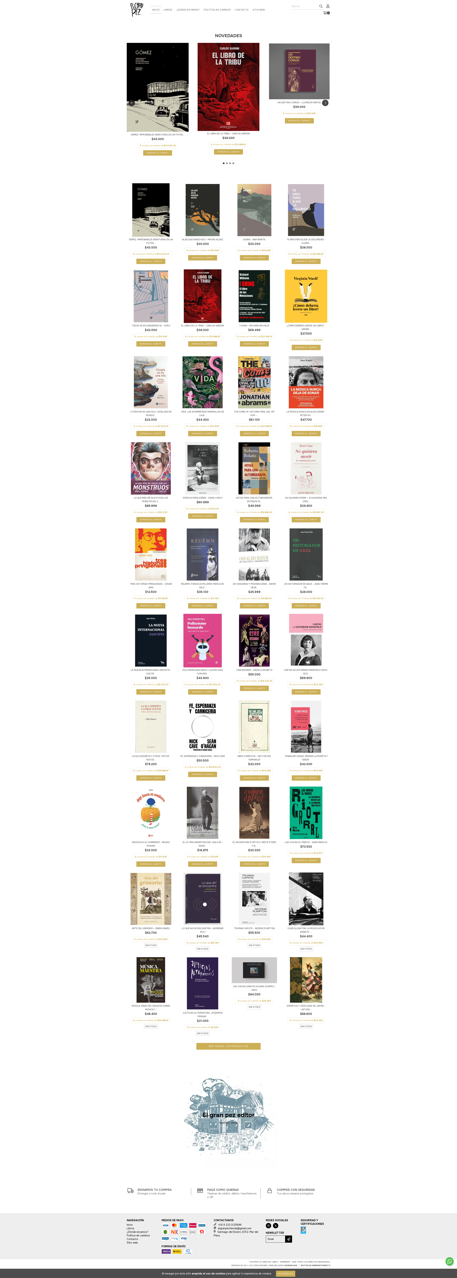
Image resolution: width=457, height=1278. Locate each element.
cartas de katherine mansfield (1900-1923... (306, 672)
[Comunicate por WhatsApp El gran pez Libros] (449, 1261)
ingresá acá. (290, 1265)
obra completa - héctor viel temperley (254, 758)
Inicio (156, 9)
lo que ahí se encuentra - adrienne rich (203, 930)
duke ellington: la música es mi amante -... (306, 930)
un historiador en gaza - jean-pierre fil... (306, 586)
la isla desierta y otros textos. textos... (151, 758)
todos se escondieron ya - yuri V (151, 325)
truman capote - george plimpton (254, 928)
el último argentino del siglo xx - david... (203, 844)
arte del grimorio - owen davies (151, 928)
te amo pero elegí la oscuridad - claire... (306, 241)
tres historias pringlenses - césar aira (151, 586)
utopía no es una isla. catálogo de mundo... (151, 413)
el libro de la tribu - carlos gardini (228, 133)
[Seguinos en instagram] (268, 1225)
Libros (168, 9)
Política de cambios (217, 9)
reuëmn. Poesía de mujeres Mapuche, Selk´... (202, 586)
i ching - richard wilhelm (254, 325)
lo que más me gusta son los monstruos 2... (151, 499)
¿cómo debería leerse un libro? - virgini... (306, 327)
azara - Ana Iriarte (254, 239)
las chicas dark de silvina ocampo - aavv (254, 988)
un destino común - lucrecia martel (299, 102)
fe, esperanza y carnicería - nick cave (202, 756)
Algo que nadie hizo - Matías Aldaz (202, 239)
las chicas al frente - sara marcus (306, 842)
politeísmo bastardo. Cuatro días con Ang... (202, 672)
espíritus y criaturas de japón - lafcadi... (306, 1008)
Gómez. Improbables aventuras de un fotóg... (157, 134)
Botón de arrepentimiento (315, 1265)
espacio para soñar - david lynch (202, 497)
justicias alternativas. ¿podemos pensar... (202, 1014)
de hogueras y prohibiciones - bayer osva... (254, 586)
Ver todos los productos (228, 1046)
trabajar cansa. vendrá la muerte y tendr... (306, 758)
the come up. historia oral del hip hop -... (254, 413)
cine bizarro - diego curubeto (254, 670)
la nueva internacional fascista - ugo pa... (151, 672)
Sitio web (259, 9)
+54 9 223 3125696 (230, 1224)
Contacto (241, 9)
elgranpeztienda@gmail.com (234, 1228)
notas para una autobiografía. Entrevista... (254, 499)
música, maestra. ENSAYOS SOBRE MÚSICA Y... (151, 1008)
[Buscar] (321, 6)
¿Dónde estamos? (188, 9)
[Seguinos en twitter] (275, 1225)
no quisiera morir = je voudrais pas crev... (306, 499)
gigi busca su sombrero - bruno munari (151, 844)
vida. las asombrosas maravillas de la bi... (202, 413)
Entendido (285, 1273)
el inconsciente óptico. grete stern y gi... (254, 844)
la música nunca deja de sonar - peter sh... (306, 413)
